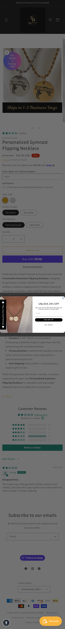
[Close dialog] (63, 298)
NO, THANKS (49, 324)
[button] (6, 622)
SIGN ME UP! (49, 320)
